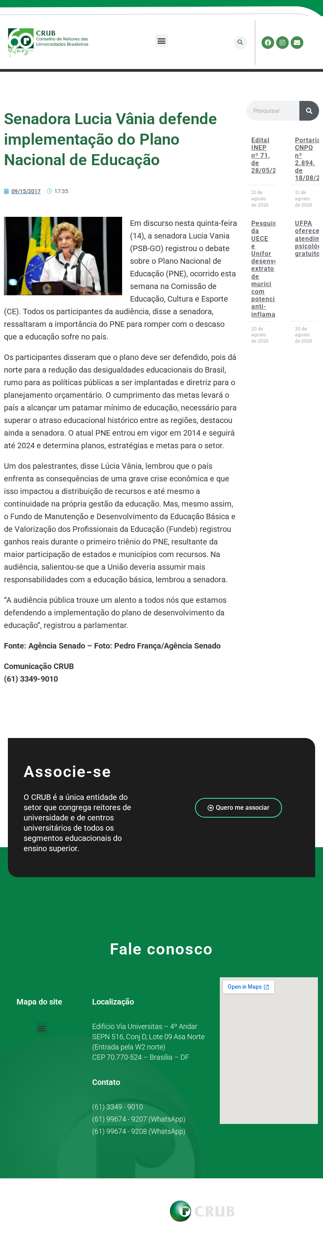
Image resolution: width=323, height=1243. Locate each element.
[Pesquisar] (309, 111)
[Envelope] (297, 42)
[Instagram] (282, 42)
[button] (161, 40)
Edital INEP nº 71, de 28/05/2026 (269, 155)
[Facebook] (268, 42)
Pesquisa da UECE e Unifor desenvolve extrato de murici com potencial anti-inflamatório (271, 269)
